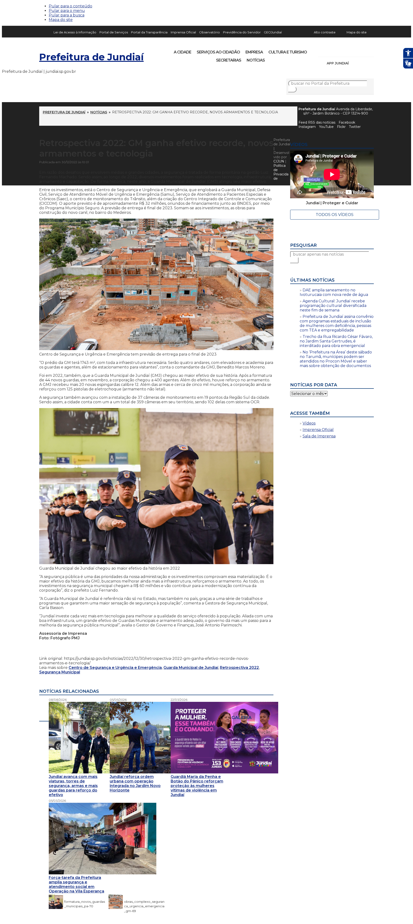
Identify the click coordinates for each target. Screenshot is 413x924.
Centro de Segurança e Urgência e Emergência (115, 667)
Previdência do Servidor (242, 32)
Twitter (355, 127)
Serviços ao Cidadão (218, 52)
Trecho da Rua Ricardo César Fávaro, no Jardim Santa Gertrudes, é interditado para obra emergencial (336, 341)
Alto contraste (325, 32)
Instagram (330, 50)
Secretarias (228, 60)
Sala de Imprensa (319, 436)
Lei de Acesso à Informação (75, 32)
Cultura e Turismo (287, 52)
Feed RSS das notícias (317, 122)
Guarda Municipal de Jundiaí (190, 667)
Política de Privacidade (280, 172)
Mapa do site (61, 19)
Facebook (347, 122)
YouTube (346, 50)
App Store (354, 63)
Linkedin (355, 50)
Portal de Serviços (113, 32)
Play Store (362, 63)
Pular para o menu (67, 10)
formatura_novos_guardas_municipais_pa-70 (84, 901)
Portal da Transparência (149, 32)
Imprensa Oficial (183, 32)
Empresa (254, 52)
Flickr (363, 50)
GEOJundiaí (273, 32)
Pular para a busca (66, 15)
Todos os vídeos (334, 214)
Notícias (256, 60)
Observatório (209, 32)
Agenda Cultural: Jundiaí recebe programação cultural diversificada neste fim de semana (333, 305)
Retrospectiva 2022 (239, 667)
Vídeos (309, 423)
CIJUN (278, 161)
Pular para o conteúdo (70, 6)
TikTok (338, 50)
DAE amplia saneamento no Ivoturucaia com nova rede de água (334, 292)
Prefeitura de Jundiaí (91, 57)
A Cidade (182, 52)
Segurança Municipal (59, 672)
